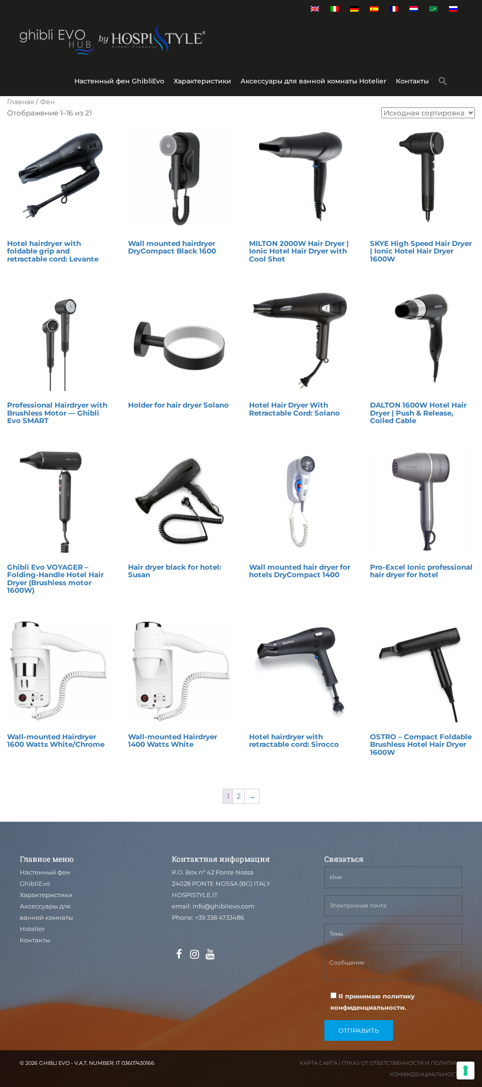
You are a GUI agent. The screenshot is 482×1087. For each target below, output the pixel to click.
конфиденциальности (367, 1007)
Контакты (412, 81)
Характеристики (202, 81)
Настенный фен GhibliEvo (119, 81)
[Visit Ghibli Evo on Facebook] (179, 955)
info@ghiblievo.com (224, 906)
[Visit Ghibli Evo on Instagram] (194, 955)
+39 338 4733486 (219, 917)
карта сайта (318, 1063)
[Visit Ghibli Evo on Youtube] (210, 955)
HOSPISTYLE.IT (194, 895)
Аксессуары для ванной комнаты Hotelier (313, 81)
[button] (443, 82)
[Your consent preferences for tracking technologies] (465, 1070)
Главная (20, 102)
